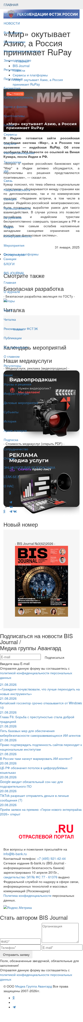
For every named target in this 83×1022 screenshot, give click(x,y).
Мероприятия (14, 245)
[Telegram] (10, 511)
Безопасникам (14, 41)
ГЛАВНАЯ (11, 4)
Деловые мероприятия (21, 402)
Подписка (11, 439)
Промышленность (17, 208)
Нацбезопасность (17, 189)
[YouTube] (7, 511)
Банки (8, 375)
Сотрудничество (16, 449)
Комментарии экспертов (22, 51)
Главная (10, 282)
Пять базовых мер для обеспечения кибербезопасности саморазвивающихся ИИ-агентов (40, 731)
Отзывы (9, 458)
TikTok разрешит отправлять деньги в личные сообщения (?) (34, 795)
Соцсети (10, 143)
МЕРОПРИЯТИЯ (16, 14)
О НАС (9, 486)
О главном (12, 356)
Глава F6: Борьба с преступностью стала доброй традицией (37, 717)
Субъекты (11, 412)
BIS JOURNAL (14, 273)
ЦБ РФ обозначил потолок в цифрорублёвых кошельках (34, 768)
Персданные (13, 78)
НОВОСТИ (12, 23)
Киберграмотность (18, 236)
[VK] (15, 511)
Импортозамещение (19, 152)
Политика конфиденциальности (27, 895)
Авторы (9, 300)
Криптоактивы (14, 115)
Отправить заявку (16, 954)
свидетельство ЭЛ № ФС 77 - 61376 (30, 877)
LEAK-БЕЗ (11, 476)
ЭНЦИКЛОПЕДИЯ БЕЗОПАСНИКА (29, 467)
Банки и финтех (16, 106)
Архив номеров (15, 430)
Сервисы (10, 134)
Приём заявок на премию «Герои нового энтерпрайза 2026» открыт (41, 809)
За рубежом (13, 217)
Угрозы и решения (17, 384)
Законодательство (17, 60)
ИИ (6, 171)
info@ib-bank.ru (15, 853)
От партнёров (14, 254)
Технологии (12, 162)
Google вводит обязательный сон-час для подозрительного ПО (31, 782)
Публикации (13, 337)
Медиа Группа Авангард (33, 986)
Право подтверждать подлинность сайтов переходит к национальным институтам (41, 745)
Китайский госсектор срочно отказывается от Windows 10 (41, 703)
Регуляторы (12, 69)
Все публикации (16, 347)
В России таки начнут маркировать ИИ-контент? (36, 756)
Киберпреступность (18, 97)
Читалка (10, 319)
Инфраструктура (16, 393)
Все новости (13, 32)
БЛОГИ (9, 263)
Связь (8, 180)
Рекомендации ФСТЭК (21, 328)
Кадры (8, 226)
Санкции (10, 199)
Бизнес (9, 125)
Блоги (8, 310)
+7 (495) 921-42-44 (51, 858)
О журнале (12, 291)
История (10, 421)
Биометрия (12, 88)
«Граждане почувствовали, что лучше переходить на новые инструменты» (40, 689)
